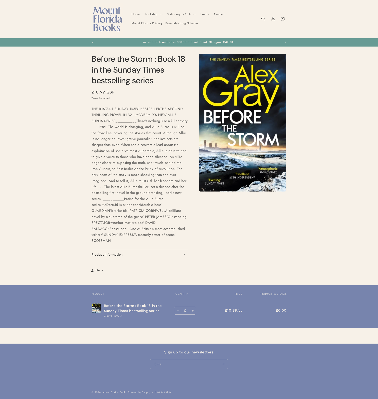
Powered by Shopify (139, 392)
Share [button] (99, 270)
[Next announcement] (285, 42)
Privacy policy (163, 392)
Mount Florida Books (115, 392)
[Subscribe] (223, 364)
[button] (153, 14)
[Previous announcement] (92, 42)
